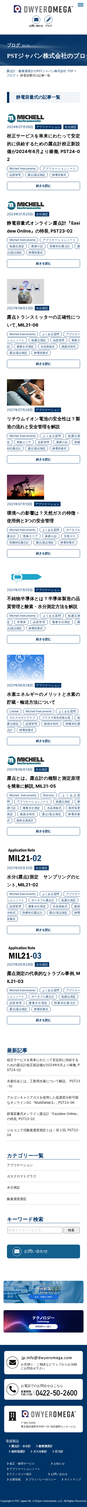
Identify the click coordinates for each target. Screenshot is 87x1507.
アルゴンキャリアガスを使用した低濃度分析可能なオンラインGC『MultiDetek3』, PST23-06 (42, 1099)
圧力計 (59, 1451)
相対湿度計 (18, 1451)
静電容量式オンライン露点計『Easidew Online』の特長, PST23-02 (43, 1116)
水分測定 (13, 1187)
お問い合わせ (59, 1474)
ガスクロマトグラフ (21, 1176)
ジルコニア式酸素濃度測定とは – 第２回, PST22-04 (43, 1132)
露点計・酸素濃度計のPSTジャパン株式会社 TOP (39, 71)
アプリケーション (20, 1165)
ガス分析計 (40, 1451)
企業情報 (15, 1479)
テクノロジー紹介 (21, 1474)
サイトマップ (72, 1479)
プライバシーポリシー (42, 1479)
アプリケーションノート (25, 1469)
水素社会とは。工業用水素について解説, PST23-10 (43, 1083)
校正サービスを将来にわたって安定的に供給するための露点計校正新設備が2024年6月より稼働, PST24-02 (43, 1065)
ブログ (11, 75)
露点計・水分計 (21, 1446)
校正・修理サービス (22, 1463)
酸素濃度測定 (16, 1199)
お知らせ (59, 1463)
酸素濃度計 (46, 1446)
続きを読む (43, 186)
